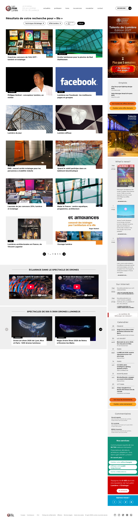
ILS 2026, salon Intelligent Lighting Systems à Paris (124, 366)
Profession (58, 8)
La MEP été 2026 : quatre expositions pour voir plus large (125, 354)
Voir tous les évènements (123, 400)
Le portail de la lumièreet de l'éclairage (30, 8)
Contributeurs (30, 515)
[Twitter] (126, 502)
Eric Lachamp (115, 423)
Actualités (46, 8)
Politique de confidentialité (49, 515)
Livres (67, 8)
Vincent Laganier (116, 417)
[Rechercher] (130, 8)
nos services (77, 8)
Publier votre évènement (123, 404)
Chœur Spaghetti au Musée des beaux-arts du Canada (125, 389)
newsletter (89, 8)
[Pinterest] (115, 515)
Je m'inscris (123, 491)
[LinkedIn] (120, 502)
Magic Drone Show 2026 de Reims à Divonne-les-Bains (125, 331)
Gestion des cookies (79, 515)
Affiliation (59, 515)
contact (100, 8)
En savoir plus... (122, 201)
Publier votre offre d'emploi (123, 108)
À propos (23, 515)
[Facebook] (114, 502)
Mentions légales (68, 515)
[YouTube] (131, 502)
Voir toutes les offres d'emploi (123, 104)
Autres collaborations (118, 472)
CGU (38, 515)
